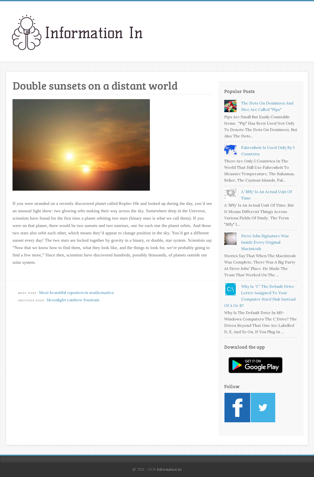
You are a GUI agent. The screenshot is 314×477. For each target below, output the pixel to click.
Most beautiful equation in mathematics (76, 292)
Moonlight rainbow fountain (73, 299)
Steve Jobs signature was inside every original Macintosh (265, 242)
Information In (169, 469)
